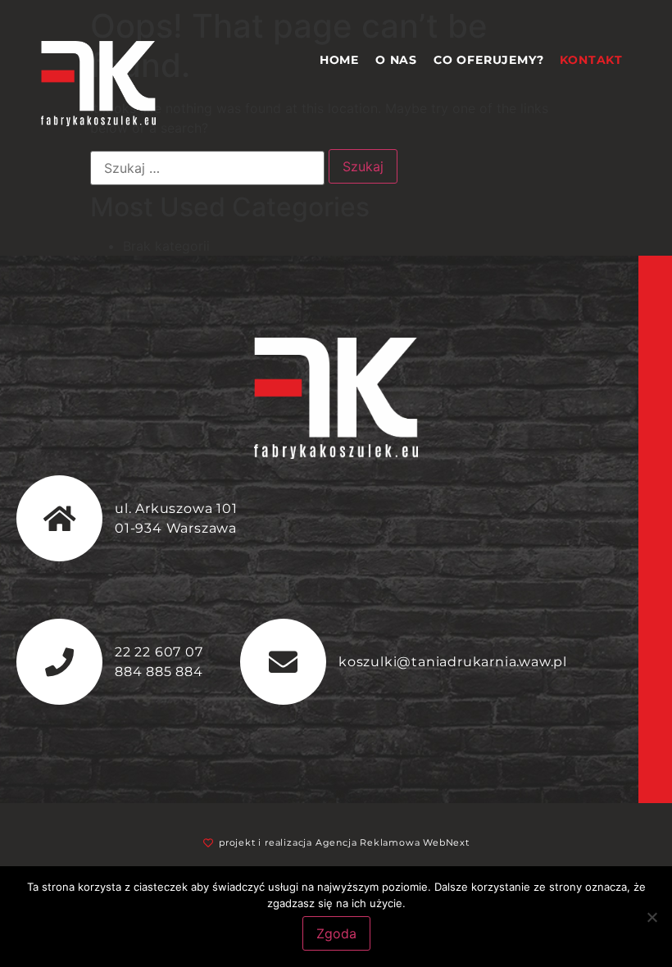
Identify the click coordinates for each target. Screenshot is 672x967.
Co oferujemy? (488, 59)
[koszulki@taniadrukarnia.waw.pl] (283, 662)
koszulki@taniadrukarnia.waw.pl (452, 662)
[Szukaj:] (207, 168)
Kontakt (591, 59)
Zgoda (336, 933)
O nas (396, 59)
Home (339, 59)
